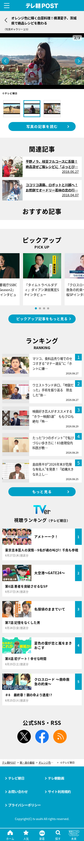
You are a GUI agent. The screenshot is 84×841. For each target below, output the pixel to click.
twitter (24, 736)
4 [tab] (48, 308)
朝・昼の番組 (27, 762)
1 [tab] (36, 308)
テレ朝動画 (56, 778)
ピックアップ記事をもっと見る (41, 318)
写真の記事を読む (42, 126)
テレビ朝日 (16, 778)
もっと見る (42, 491)
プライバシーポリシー (24, 805)
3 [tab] (44, 308)
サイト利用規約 (59, 791)
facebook (42, 736)
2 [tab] (40, 308)
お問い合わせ (18, 791)
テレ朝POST (42, 5)
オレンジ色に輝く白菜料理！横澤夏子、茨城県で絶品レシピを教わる (49, 762)
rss (60, 736)
